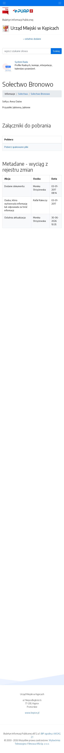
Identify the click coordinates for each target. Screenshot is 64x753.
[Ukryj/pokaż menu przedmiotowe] (4, 3)
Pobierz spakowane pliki (16, 146)
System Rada (21, 61)
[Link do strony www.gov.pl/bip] (7, 10)
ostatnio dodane (33, 38)
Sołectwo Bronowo (40, 93)
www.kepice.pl (32, 712)
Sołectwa (23, 93)
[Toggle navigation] (60, 3)
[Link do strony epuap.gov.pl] (23, 10)
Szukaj (56, 51)
